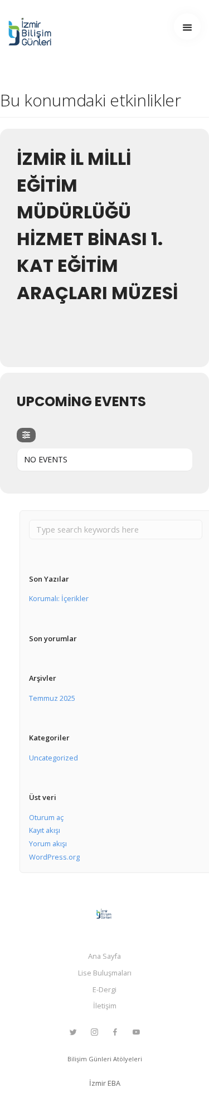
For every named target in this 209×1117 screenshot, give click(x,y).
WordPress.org (54, 857)
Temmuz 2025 (52, 698)
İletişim (104, 1006)
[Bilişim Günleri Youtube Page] (136, 1032)
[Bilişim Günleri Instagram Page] (94, 1032)
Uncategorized (53, 758)
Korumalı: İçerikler (59, 598)
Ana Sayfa (104, 956)
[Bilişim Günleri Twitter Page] (73, 1032)
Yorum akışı (48, 843)
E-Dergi (104, 989)
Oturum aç (46, 817)
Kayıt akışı (44, 830)
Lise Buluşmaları (105, 973)
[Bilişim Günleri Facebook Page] (115, 1032)
